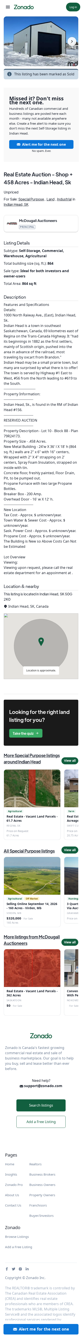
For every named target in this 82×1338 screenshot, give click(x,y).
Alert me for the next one (44, 144)
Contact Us (13, 1205)
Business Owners (42, 1184)
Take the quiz (23, 733)
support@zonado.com (42, 1085)
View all (70, 760)
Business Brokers (42, 1174)
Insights (11, 1174)
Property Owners (42, 1195)
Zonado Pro (14, 1184)
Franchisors (38, 1205)
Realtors (35, 1164)
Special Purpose (31, 199)
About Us (12, 1195)
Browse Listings (17, 1236)
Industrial (64, 199)
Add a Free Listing (41, 1121)
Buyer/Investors (41, 1215)
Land (50, 199)
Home (9, 1164)
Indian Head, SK (16, 204)
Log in (73, 7)
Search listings (41, 1105)
